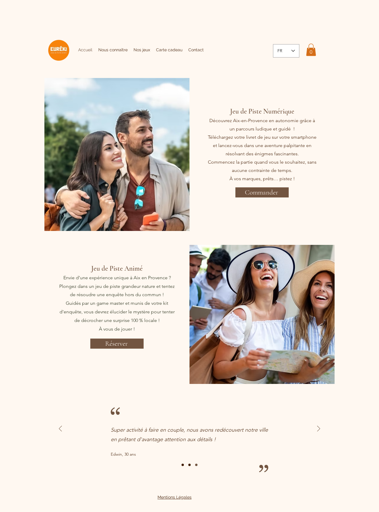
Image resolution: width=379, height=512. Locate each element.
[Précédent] (60, 429)
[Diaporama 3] (196, 465)
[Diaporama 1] (183, 465)
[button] (311, 50)
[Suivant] (318, 429)
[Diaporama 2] (189, 465)
